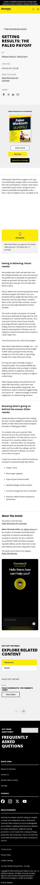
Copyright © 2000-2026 (9, 871)
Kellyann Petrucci (9, 56)
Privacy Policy (6, 855)
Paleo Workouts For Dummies (10, 79)
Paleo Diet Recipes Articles (16, 29)
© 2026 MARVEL (7, 883)
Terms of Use (6, 849)
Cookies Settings (7, 860)
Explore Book (20, 148)
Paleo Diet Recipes (9, 553)
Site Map (4, 786)
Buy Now (17, 154)
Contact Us (5, 774)
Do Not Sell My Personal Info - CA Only (15, 866)
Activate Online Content (9, 780)
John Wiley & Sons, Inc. (28, 871)
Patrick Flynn (22, 56)
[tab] (19, 662)
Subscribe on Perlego (20, 160)
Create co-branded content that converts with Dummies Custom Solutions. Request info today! (20, 2)
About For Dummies (8, 769)
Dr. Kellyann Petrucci (28, 529)
